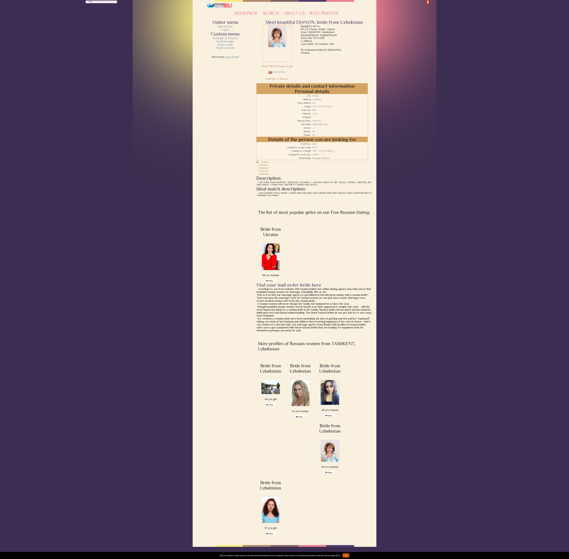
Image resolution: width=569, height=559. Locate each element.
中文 (112, 2)
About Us (294, 13)
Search (271, 13)
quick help (231, 57)
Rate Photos (324, 13)
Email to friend (225, 47)
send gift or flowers (277, 78)
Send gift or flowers (225, 38)
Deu (107, 2)
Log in (225, 29)
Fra (99, 2)
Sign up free (225, 26)
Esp (103, 2)
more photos (279, 72)
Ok (346, 555)
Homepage (246, 13)
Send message (225, 41)
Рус (94, 2)
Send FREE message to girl (277, 66)
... (301, 55)
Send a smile (225, 44)
